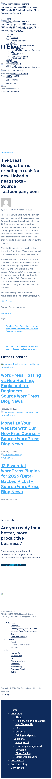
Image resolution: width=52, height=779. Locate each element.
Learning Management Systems (25, 50)
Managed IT (15, 626)
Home (14, 709)
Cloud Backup (23, 753)
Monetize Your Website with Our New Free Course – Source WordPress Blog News (20, 433)
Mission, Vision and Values (22, 45)
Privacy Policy (16, 666)
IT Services (10, 623)
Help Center (16, 653)
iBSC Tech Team (11, 210)
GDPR (13, 672)
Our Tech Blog (16, 656)
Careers (14, 55)
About (13, 42)
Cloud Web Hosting (19, 637)
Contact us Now (13, 565)
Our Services (11, 61)
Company (10, 39)
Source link (6, 313)
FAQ (12, 34)
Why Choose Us (24, 724)
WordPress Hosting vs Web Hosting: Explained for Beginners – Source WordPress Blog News (21, 388)
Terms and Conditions (20, 669)
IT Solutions (18, 738)
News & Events (8, 152)
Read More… (6, 301)
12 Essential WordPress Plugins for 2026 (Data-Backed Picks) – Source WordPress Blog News (20, 478)
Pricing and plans (18, 41)
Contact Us (15, 664)
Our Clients (15, 647)
